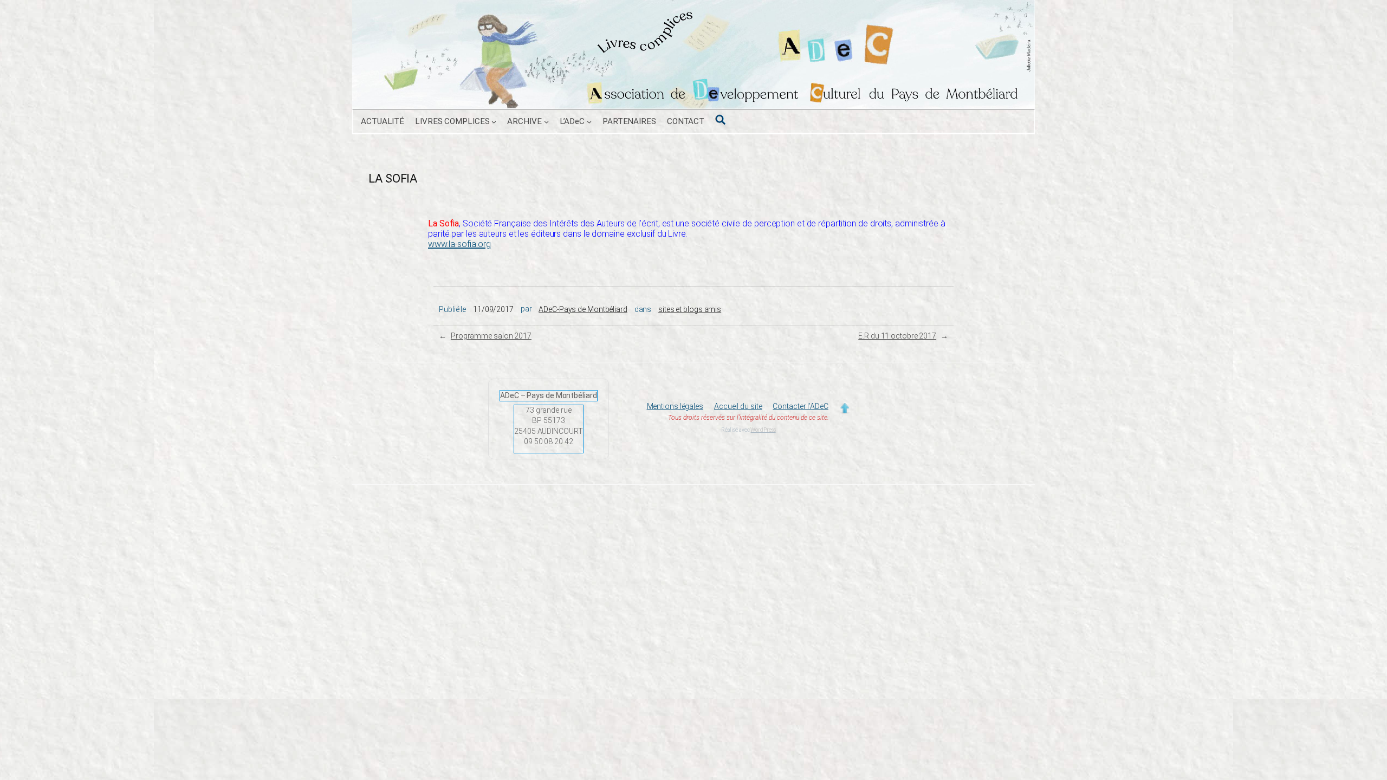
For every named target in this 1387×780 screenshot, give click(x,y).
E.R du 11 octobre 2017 (897, 336)
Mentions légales (675, 406)
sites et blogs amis (689, 309)
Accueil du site (738, 406)
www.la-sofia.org (459, 244)
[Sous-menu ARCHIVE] (546, 121)
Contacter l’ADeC (800, 406)
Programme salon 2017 (491, 336)
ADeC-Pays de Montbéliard (583, 309)
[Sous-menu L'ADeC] (589, 121)
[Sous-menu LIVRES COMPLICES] (493, 121)
